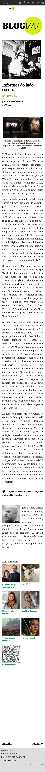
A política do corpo (29, 611)
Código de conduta (10, 754)
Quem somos (7, 751)
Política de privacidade (13, 757)
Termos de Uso (8, 760)
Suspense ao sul (28, 638)
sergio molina (21, 495)
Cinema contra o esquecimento (9, 585)
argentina (12, 491)
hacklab (41, 764)
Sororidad (25, 584)
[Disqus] (22, 708)
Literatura (9, 96)
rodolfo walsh (31, 491)
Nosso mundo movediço (8, 612)
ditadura (21, 491)
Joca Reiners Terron (12, 101)
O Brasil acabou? (9, 665)
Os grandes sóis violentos (8, 639)
